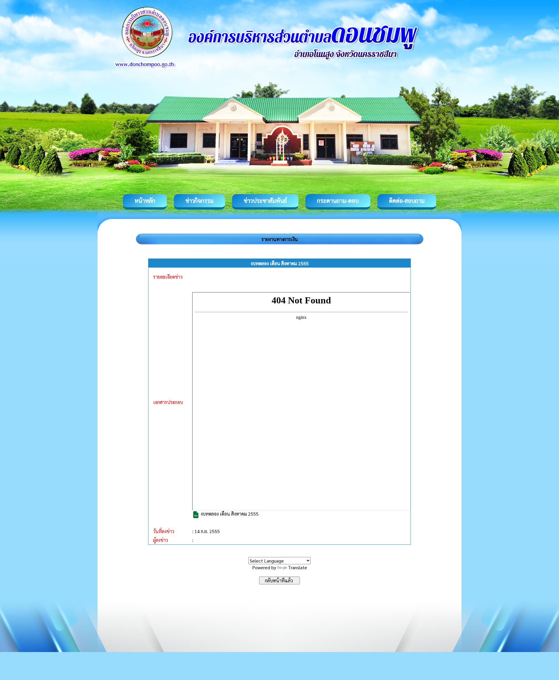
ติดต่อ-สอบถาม (406, 200)
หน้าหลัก (145, 200)
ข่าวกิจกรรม (199, 200)
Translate (297, 567)
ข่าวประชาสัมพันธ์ (265, 200)
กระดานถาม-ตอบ (338, 200)
